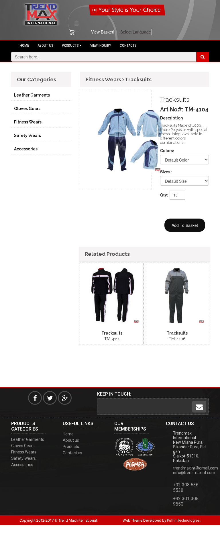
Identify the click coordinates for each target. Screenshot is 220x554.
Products (70, 45)
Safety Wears (27, 135)
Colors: (167, 150)
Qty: (162, 195)
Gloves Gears (27, 108)
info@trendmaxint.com (194, 472)
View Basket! (102, 32)
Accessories (26, 149)
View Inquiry (100, 45)
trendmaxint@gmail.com (195, 468)
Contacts (128, 45)
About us (45, 45)
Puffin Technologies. (184, 520)
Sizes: (166, 171)
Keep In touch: (114, 394)
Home (24, 45)
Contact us (72, 453)
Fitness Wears (28, 122)
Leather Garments (32, 95)
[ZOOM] (107, 263)
